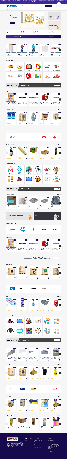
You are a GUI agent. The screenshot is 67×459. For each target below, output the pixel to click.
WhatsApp (50, 451)
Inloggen (26, 441)
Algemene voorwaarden (37, 441)
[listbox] (26, 19)
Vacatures (35, 445)
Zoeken (48, 5)
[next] (60, 50)
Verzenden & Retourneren (38, 447)
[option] (26, 19)
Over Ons (35, 444)
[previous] (7, 50)
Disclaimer (35, 448)
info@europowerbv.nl (53, 440)
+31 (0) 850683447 (51, 449)
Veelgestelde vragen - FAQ (38, 440)
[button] (44, 6)
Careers (51, 36)
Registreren (26, 440)
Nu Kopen (57, 85)
